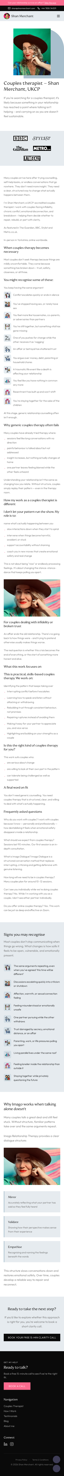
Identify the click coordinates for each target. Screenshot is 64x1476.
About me (9, 1426)
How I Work (10, 1411)
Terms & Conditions (40, 1460)
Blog (6, 1421)
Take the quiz (50, 2)
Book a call (17, 1386)
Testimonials (10, 1416)
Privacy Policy (21, 1460)
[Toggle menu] (58, 16)
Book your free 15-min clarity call (32, 1337)
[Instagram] (12, 1444)
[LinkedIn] (5, 1444)
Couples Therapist (13, 1406)
